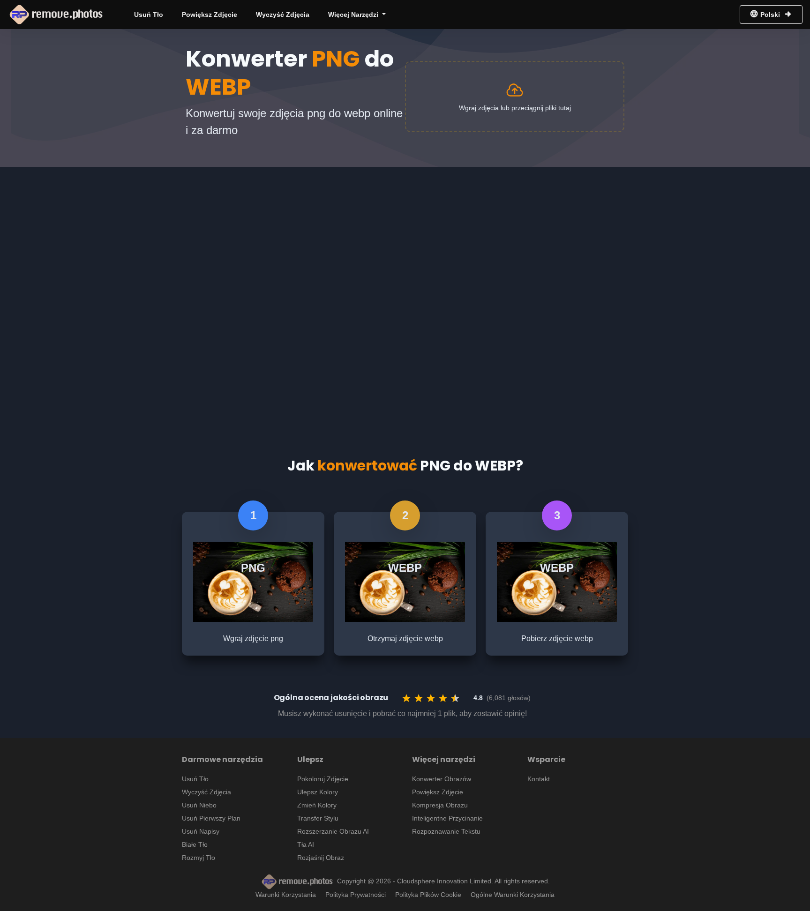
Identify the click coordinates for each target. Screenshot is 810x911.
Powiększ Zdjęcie (209, 14)
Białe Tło (195, 844)
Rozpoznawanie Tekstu (446, 831)
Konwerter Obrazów (441, 779)
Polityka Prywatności (355, 894)
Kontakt (538, 779)
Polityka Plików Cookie (428, 894)
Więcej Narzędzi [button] (354, 14)
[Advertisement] (405, 237)
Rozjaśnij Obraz (320, 857)
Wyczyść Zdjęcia (282, 14)
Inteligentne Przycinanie (447, 818)
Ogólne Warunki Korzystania (513, 894)
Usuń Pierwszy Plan (211, 818)
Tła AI (305, 844)
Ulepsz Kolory (317, 792)
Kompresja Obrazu (440, 805)
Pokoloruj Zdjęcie (322, 779)
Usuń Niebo (199, 805)
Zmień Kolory (317, 805)
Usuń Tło (148, 14)
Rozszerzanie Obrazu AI (333, 831)
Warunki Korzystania (285, 894)
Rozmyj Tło (198, 857)
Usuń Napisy (200, 831)
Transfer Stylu (317, 818)
